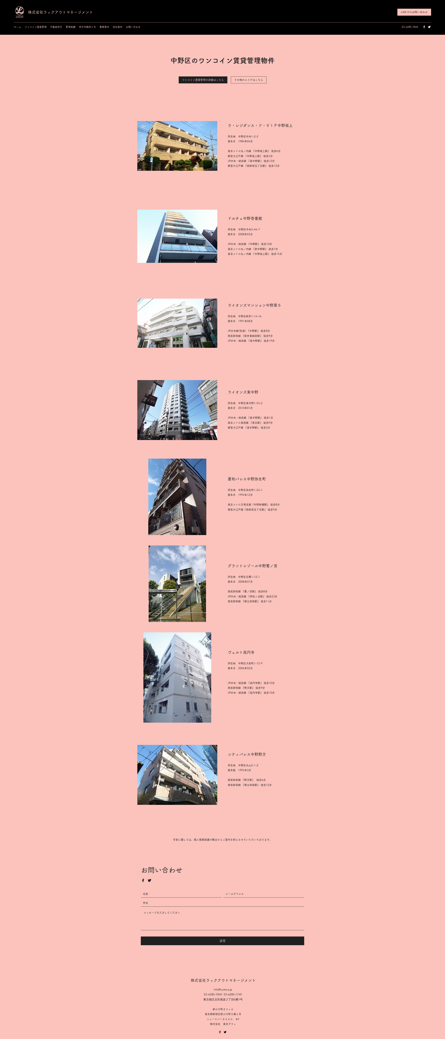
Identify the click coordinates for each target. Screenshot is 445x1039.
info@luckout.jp (223, 989)
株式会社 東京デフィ (224, 1024)
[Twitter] (429, 27)
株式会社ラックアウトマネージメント (60, 12)
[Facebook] (424, 27)
